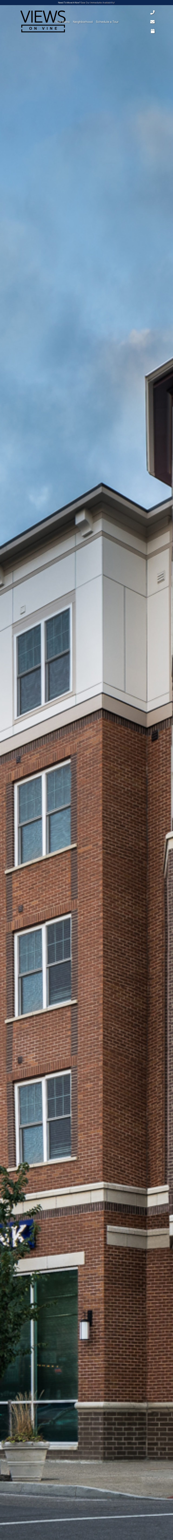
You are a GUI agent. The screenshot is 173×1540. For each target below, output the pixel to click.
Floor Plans (62, 22)
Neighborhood (83, 22)
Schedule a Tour (107, 22)
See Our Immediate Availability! (98, 2)
